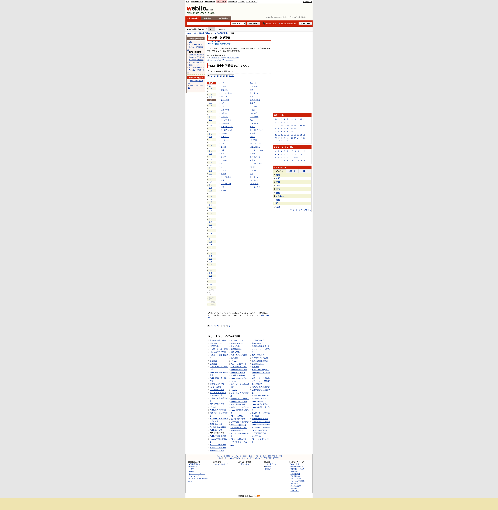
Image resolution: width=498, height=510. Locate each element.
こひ (210, 162)
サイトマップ (193, 476)
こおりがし (254, 107)
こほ (210, 171)
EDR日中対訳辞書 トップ (196, 29)
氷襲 (251, 96)
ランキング (221, 29)
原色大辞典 (235, 346)
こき (210, 105)
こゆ (210, 191)
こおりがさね (255, 100)
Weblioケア (294, 490)
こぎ (210, 222)
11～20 (292, 171)
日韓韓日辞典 (232, 1)
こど (210, 259)
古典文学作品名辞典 (239, 355)
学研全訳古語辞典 (217, 451)
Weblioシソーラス (238, 373)
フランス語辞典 (295, 478)
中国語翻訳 (223, 18)
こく (210, 108)
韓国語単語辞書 (237, 430)
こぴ (210, 279)
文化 (220, 458)
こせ (210, 125)
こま (210, 174)
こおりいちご (255, 86)
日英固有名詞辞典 (259, 398)
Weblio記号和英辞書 (218, 410)
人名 (260, 458)
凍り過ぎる (254, 180)
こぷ (210, 281)
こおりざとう (255, 157)
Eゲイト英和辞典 (216, 387)
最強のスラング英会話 (240, 407)
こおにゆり (225, 140)
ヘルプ (191, 469)
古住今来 (224, 90)
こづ (210, 253)
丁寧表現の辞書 (237, 343)
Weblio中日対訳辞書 (218, 436)
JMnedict (213, 407)
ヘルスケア (232, 458)
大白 (278, 182)
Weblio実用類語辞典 (239, 370)
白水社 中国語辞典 (238, 419)
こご (210, 230)
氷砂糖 (252, 154)
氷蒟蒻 (252, 133)
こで (210, 256)
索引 (211, 29)
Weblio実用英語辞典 (239, 378)
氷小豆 (223, 174)
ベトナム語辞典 (295, 486)
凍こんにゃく (255, 147)
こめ (210, 182)
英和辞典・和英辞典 (297, 469)
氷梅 (251, 90)
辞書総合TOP (307, 2)
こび (210, 264)
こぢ (210, 250)
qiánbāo (280, 196)
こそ (210, 128)
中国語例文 (208, 18)
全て (190, 42)
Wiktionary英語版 (238, 416)
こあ (210, 89)
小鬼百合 (224, 133)
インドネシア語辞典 (297, 481)
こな (210, 145)
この (210, 157)
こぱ (210, 276)
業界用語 (227, 456)
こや (210, 188)
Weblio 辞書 (191, 33)
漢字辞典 (255, 367)
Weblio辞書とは (194, 464)
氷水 (251, 174)
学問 (280, 456)
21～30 (304, 171)
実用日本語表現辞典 (218, 340)
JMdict (233, 381)
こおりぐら (254, 123)
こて (210, 140)
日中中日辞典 (221, 1)
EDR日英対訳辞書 (217, 404)
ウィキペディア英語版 (261, 422)
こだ (210, 247)
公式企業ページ (270, 464)
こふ (210, 165)
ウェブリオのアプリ (222, 464)
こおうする (225, 100)
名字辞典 (213, 364)
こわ (210, 211)
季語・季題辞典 (258, 355)
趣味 (238, 458)
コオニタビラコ (227, 127)
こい (210, 91)
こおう (223, 86)
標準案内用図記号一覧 (261, 346)
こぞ (210, 244)
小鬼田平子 (225, 123)
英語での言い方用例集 (261, 378)
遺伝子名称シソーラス (240, 399)
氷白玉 (252, 160)
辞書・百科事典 (273, 458)
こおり (223, 170)
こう (210, 94)
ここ (210, 114)
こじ (210, 236)
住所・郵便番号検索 (260, 361)
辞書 (187, 1)
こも (210, 185)
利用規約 (192, 471)
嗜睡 (278, 175)
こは (210, 159)
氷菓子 (252, 103)
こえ (210, 97)
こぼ (210, 273)
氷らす (223, 154)
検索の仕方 (193, 466)
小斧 (222, 143)
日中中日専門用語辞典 (240, 422)
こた (210, 131)
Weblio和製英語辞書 (239, 402)
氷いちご (253, 83)
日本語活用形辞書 (259, 340)
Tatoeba (234, 390)
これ (210, 205)
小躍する (224, 117)
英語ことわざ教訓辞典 (261, 387)
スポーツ (245, 458)
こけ (210, 111)
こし (210, 120)
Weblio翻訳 (294, 471)
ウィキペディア (258, 364)
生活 (224, 458)
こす (210, 122)
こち (210, 134)
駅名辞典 (234, 358)
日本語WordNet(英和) (260, 395)
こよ (210, 193)
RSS (258, 496)
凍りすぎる (254, 184)
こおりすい (254, 177)
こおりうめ (254, 93)
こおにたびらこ (227, 130)
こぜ (210, 242)
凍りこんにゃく (256, 143)
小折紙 (252, 110)
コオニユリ (225, 137)
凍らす (223, 157)
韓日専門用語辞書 (259, 433)
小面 (222, 150)
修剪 (278, 193)
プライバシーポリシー (197, 474)
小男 (222, 103)
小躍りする (225, 113)
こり (210, 199)
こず (210, 239)
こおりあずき (226, 177)
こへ (210, 168)
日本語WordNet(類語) (260, 370)
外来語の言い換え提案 (219, 349)
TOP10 (279, 171)
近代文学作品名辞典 (260, 358)
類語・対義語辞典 (197, 1)
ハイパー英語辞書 (217, 390)
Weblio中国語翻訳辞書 (261, 424)
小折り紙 (253, 113)
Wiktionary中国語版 (259, 430)
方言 (265, 458)
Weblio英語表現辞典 (260, 404)
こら (210, 196)
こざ (210, 233)
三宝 (278, 189)
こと (210, 142)
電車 (244, 456)
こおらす (224, 160)
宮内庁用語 (256, 343)
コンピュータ (236, 456)
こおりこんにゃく (257, 150)
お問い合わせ (244, 464)
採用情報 (268, 469)
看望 (278, 200)
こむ (210, 179)
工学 (264, 456)
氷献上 (252, 127)
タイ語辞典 (294, 483)
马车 (278, 185)
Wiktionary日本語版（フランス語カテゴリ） (239, 442)
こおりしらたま (256, 164)
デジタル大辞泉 (237, 340)
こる (210, 202)
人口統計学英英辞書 (218, 427)
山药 (278, 178)
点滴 (278, 207)
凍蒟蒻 (252, 137)
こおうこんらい (227, 93)
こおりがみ (254, 117)
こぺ (210, 284)
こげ (210, 228)
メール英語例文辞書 (239, 404)
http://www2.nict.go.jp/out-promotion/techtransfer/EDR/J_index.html (223, 59)
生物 (251, 458)
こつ (210, 137)
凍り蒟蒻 (253, 140)
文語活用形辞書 (216, 343)
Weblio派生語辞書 (259, 401)
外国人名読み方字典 (218, 352)
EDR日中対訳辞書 (220, 33)
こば (210, 262)
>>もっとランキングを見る (300, 210)
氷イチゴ (224, 190)
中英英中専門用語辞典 (261, 427)
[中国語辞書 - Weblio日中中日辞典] (196, 10)
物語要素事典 (236, 349)
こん (210, 216)
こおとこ (224, 107)
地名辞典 (213, 361)
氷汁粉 (252, 167)
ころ (210, 208)
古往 (222, 83)
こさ (210, 117)
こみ (210, 176)
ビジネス (219, 456)
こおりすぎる (255, 187)
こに (210, 148)
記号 (296, 157)
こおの (223, 147)
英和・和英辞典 (210, 1)
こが (210, 219)
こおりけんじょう (257, 130)
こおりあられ (226, 184)
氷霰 (222, 180)
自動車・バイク (252, 456)
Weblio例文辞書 (216, 430)
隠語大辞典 (235, 352)
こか (210, 103)
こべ (210, 270)
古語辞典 (241, 1)
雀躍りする (225, 110)
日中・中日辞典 (193, 18)
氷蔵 (251, 120)
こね (210, 154)
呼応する (224, 96)
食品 (256, 458)
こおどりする (226, 120)
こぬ (210, 151)
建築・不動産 (272, 456)
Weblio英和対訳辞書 (260, 419)
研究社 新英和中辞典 (218, 384)
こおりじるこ (255, 170)
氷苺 (222, 187)
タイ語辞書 (256, 436)
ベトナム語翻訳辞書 (218, 448)
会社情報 (268, 466)
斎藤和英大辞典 (216, 424)
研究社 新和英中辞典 (239, 375)
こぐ (210, 225)
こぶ (210, 267)
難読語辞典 (214, 346)
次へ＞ (231, 76)
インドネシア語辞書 (218, 445)
